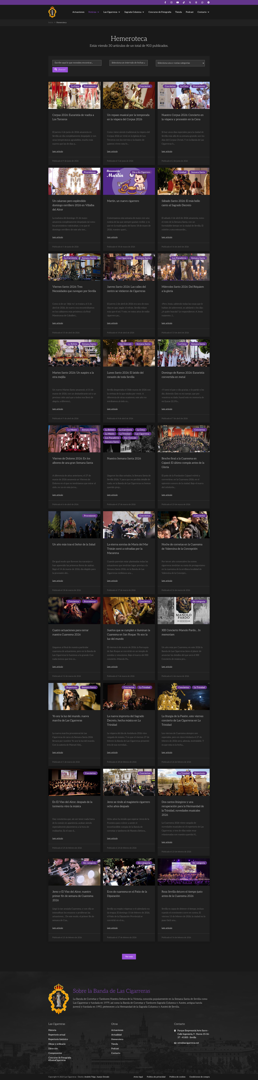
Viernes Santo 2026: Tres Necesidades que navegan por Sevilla (74, 289)
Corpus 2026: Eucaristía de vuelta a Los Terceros (73, 117)
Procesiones (90, 86)
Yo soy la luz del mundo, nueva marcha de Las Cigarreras (70, 718)
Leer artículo (57, 151)
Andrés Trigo (90, 1077)
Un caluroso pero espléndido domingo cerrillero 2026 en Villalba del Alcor (73, 205)
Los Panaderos (179, 258)
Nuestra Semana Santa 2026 (124, 458)
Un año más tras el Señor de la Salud (73, 544)
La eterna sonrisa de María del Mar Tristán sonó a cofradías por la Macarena (127, 549)
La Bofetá (72, 344)
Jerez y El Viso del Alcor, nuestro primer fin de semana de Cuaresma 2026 (72, 896)
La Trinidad (180, 172)
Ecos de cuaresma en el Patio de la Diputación (127, 894)
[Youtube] (178, 2)
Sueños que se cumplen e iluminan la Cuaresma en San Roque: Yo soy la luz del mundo (128, 635)
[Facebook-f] (165, 2)
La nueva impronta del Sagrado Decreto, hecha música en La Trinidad (125, 720)
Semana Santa (198, 172)
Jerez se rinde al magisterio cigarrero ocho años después (128, 804)
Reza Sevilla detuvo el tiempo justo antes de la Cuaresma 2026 (182, 894)
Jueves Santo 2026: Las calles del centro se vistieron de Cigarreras (126, 289)
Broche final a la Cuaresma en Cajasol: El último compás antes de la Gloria (183, 463)
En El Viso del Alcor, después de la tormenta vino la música (72, 804)
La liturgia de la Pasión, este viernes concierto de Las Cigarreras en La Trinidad (182, 720)
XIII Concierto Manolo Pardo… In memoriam (181, 632)
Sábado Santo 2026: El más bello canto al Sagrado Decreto (181, 203)
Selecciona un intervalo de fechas (127, 62)
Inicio (50, 22)
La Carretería (70, 258)
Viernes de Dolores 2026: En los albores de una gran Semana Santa (72, 460)
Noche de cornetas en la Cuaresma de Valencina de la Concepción (182, 546)
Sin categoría (198, 601)
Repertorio (72, 687)
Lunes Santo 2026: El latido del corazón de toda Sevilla (125, 375)
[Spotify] (208, 2)
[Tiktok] (184, 2)
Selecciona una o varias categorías (174, 63)
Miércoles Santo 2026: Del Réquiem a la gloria (183, 289)
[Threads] (196, 2)
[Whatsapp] (202, 2)
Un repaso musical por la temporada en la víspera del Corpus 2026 (128, 117)
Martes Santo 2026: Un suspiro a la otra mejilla (73, 375)
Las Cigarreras (125, 258)
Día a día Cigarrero (141, 172)
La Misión (72, 430)
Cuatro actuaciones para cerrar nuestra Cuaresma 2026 (70, 632)
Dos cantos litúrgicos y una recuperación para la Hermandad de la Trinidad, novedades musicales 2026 (183, 808)
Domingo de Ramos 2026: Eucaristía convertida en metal (183, 375)
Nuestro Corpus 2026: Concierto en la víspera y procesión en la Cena (183, 117)
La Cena (75, 86)
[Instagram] (171, 2)
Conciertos (145, 86)
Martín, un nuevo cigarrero (123, 201)
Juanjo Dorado (103, 1077)
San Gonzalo (125, 344)
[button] (93, 12)
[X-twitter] (190, 2)
